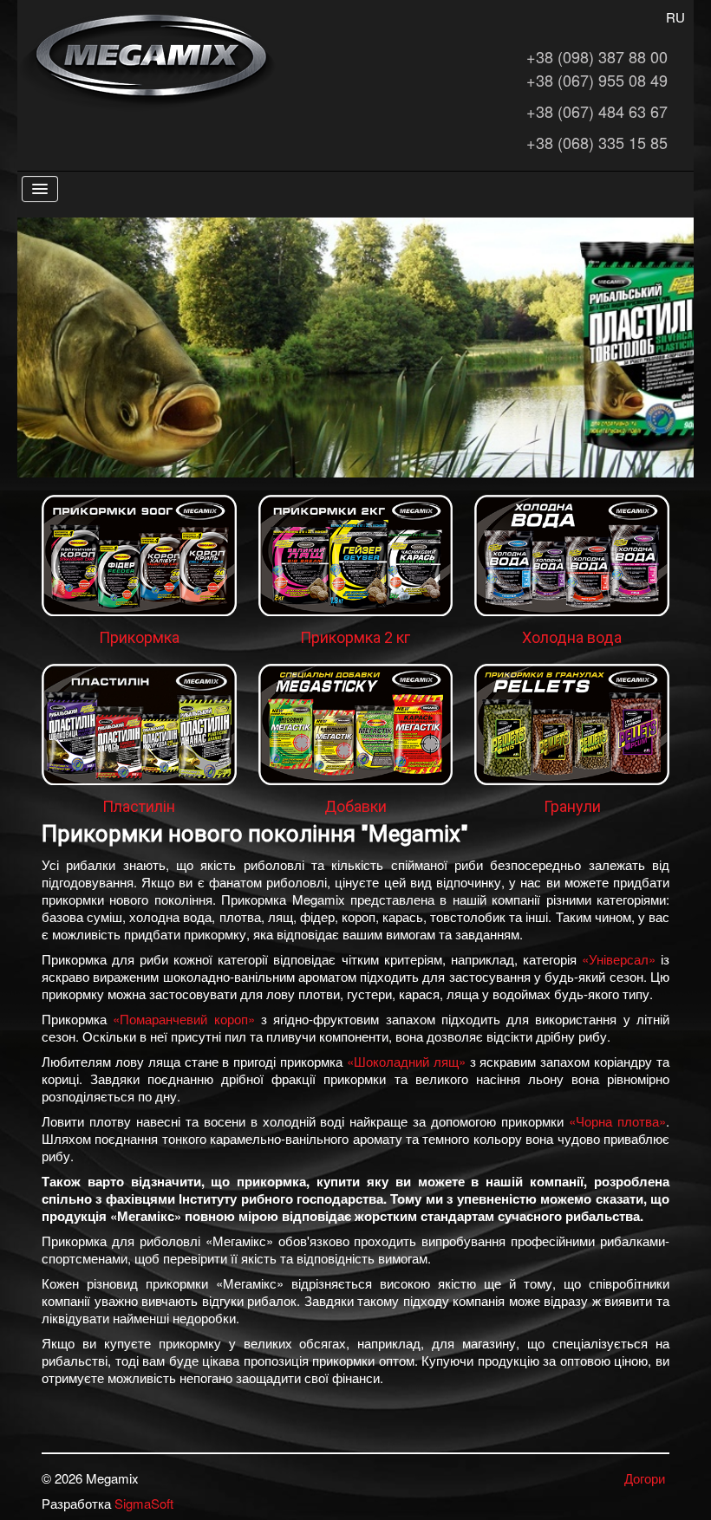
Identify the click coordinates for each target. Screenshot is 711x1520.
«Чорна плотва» (617, 1121)
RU (675, 17)
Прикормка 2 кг (355, 637)
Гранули (572, 806)
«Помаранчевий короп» (183, 1019)
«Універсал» (619, 959)
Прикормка (139, 637)
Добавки (355, 806)
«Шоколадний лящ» (406, 1061)
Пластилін (138, 806)
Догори (644, 1478)
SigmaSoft (143, 1503)
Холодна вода (572, 637)
